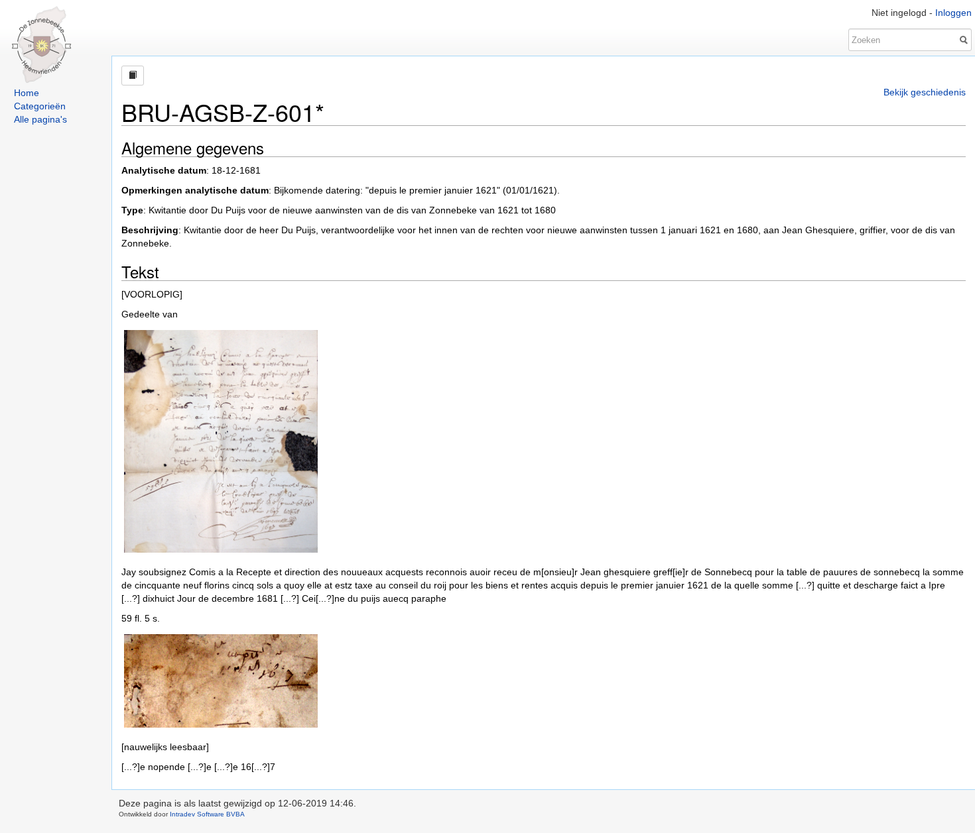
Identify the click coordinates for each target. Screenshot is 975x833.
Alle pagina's (40, 119)
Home (26, 92)
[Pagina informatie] (132, 75)
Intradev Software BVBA (207, 814)
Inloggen (953, 12)
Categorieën (40, 106)
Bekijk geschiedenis (924, 92)
